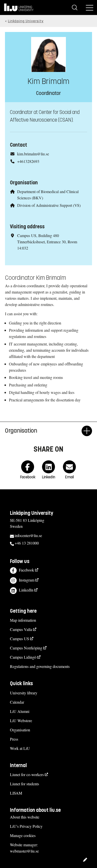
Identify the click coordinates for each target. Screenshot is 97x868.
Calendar (17, 702)
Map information (23, 620)
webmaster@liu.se (24, 851)
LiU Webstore (21, 720)
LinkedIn (26, 589)
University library (23, 692)
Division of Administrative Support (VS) (49, 205)
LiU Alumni (19, 711)
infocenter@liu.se (28, 535)
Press (14, 739)
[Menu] (89, 7)
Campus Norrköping (26, 647)
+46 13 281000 (27, 543)
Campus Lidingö (23, 657)
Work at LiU (20, 748)
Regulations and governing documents (40, 666)
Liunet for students (24, 783)
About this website (24, 817)
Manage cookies (23, 835)
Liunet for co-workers (27, 774)
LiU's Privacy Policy (26, 826)
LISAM (16, 793)
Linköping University (26, 21)
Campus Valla (21, 629)
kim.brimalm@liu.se (33, 153)
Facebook (26, 570)
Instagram (26, 579)
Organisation (20, 729)
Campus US (19, 638)
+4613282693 (28, 161)
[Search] (74, 7)
